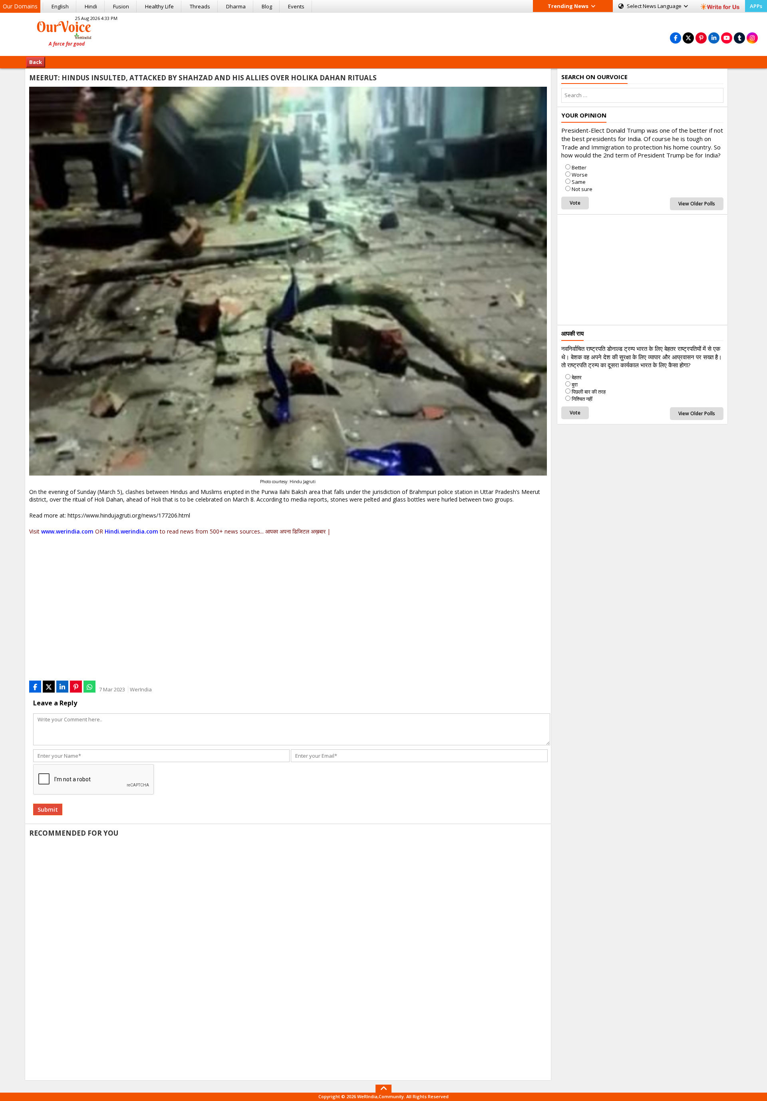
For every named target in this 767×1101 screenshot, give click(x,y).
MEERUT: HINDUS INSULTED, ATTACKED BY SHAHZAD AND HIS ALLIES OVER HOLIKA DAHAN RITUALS (203, 77)
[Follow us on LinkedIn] (713, 38)
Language (655, 6)
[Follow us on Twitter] (688, 38)
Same (579, 181)
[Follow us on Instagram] (752, 38)
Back (35, 62)
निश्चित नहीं (582, 398)
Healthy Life (159, 6)
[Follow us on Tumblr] (739, 38)
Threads (200, 6)
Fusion (121, 6)
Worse (580, 174)
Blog (267, 6)
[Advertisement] (383, 33)
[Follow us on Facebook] (675, 38)
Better (579, 167)
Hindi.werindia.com (131, 531)
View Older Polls (696, 203)
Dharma (236, 6)
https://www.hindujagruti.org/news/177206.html (129, 515)
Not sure (582, 189)
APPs (756, 6)
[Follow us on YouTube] (726, 38)
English (60, 6)
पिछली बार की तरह (589, 391)
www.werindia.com (67, 531)
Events (296, 6)
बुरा (575, 384)
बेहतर (577, 377)
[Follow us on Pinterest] (701, 38)
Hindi (91, 6)
